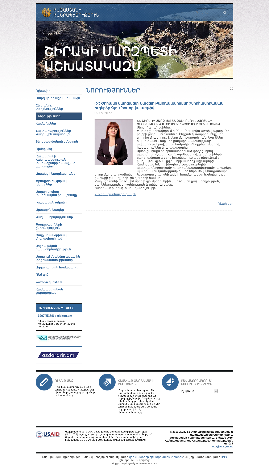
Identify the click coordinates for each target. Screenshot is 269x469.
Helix (224, 457)
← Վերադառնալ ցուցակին (115, 194)
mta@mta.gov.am (222, 446)
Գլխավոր (43, 90)
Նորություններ (49, 116)
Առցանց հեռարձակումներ (56, 173)
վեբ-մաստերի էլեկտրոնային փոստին (156, 457)
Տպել (231, 88)
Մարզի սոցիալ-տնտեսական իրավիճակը (56, 193)
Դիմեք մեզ (64, 380)
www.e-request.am (49, 282)
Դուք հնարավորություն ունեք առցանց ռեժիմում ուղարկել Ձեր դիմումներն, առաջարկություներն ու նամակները (75, 391)
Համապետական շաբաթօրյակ (49, 291)
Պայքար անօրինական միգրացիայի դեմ (53, 236)
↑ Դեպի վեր (224, 203)
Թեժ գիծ (42, 274)
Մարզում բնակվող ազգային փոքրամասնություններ (58, 258)
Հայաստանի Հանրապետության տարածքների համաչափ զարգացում (55, 161)
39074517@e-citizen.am (55, 315)
